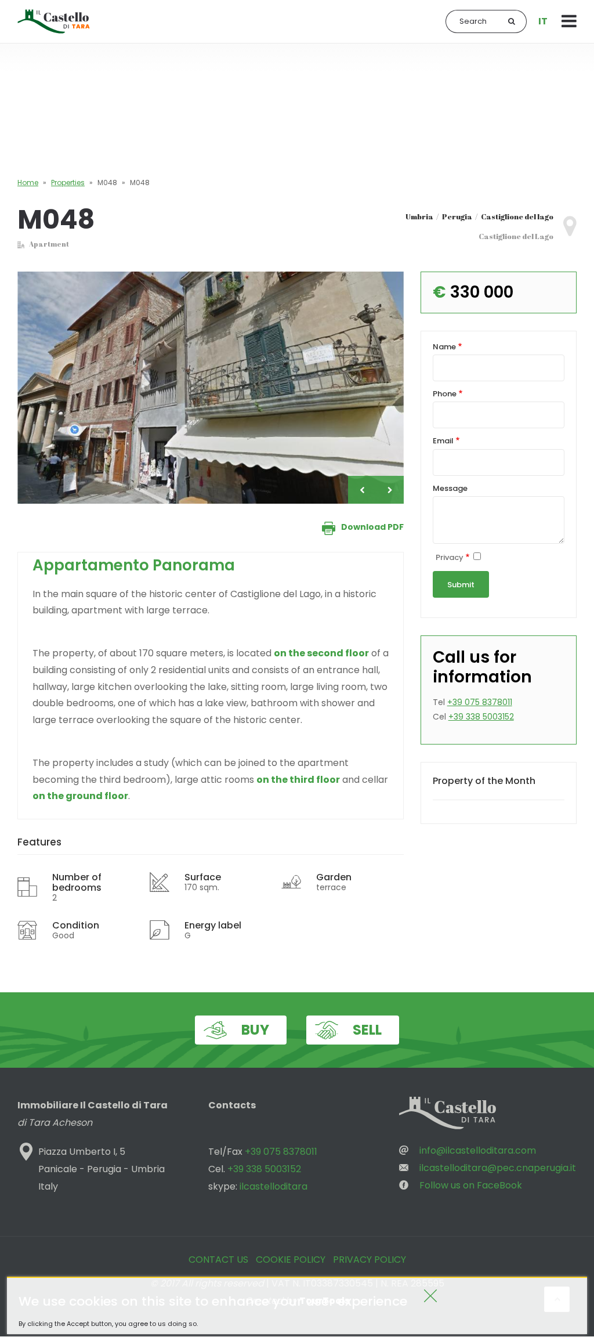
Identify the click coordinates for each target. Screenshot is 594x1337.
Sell (367, 1029)
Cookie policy (290, 1259)
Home (27, 182)
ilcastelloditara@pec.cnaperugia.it (497, 1168)
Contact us (218, 1259)
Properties (68, 182)
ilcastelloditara (273, 1186)
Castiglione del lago (517, 216)
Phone (445, 394)
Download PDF (372, 527)
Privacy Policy (369, 1259)
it (543, 21)
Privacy (449, 558)
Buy (255, 1029)
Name (444, 347)
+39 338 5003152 (481, 716)
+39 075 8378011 (479, 702)
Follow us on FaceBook (470, 1185)
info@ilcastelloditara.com (477, 1150)
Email (443, 441)
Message (450, 489)
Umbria (419, 216)
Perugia (457, 216)
